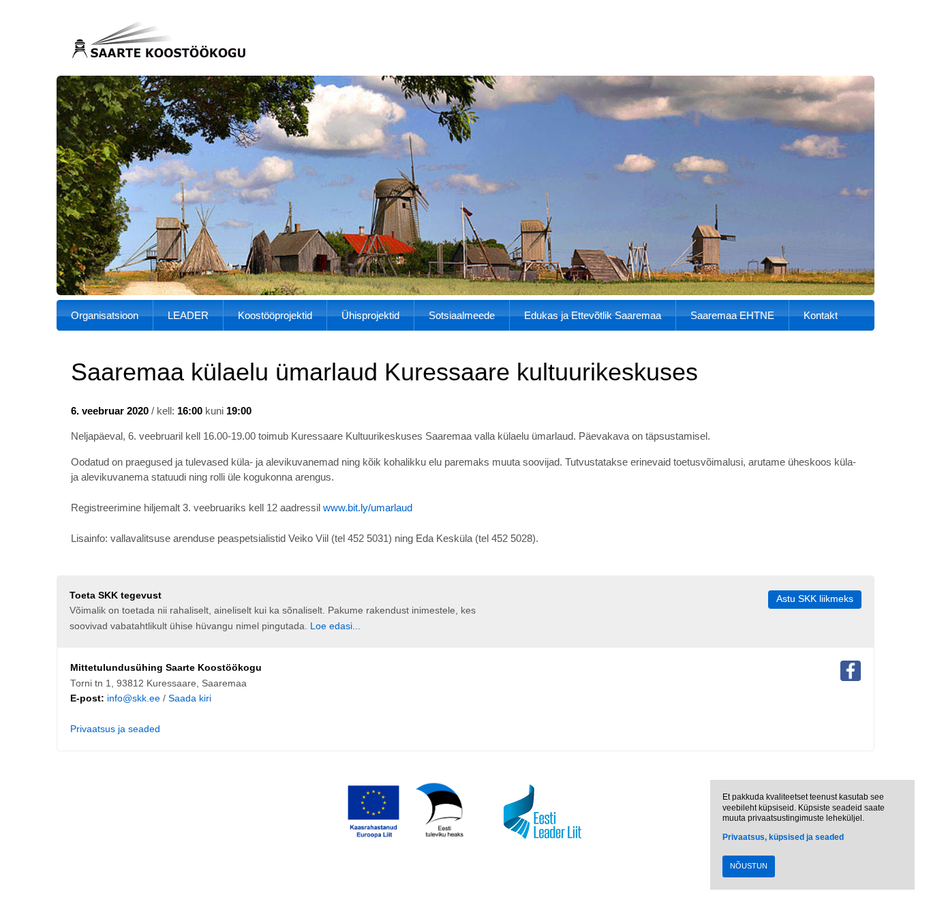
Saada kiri (189, 698)
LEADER (188, 315)
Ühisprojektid (370, 315)
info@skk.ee (133, 698)
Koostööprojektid (275, 315)
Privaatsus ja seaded (115, 729)
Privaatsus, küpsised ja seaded (783, 837)
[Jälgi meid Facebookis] (850, 673)
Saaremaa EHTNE (732, 315)
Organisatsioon (104, 315)
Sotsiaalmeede (462, 315)
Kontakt (821, 315)
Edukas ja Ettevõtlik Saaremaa (592, 315)
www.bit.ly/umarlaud (367, 507)
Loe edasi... (335, 626)
